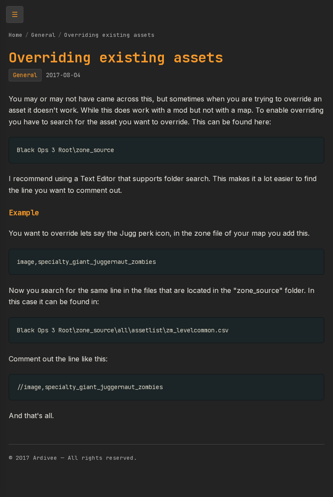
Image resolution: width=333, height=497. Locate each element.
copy (310, 146)
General (43, 35)
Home (16, 35)
